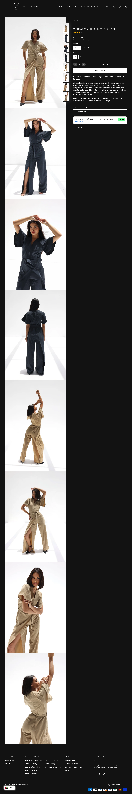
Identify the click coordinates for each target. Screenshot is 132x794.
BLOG (7, 764)
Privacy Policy (31, 764)
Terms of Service (32, 767)
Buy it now (100, 70)
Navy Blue (87, 48)
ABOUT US (9, 760)
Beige (77, 48)
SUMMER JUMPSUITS (73, 767)
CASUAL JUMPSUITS (73, 764)
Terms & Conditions (33, 760)
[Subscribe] (124, 761)
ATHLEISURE (70, 760)
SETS (67, 770)
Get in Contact (51, 760)
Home (75, 21)
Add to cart (107, 64)
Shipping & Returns (53, 767)
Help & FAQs (50, 764)
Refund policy (31, 770)
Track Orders (31, 774)
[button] (114, 7)
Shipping (86, 40)
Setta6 (75, 25)
